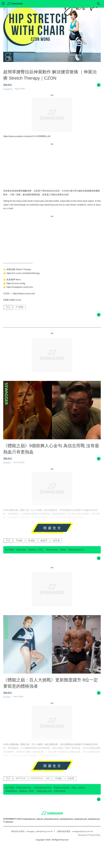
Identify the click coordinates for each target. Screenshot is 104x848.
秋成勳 (31, 540)
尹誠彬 (19, 540)
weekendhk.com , (29, 819)
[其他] (99, 86)
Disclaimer (82, 835)
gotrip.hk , (40, 819)
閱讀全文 (52, 528)
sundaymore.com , (81, 819)
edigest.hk (9, 822)
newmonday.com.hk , (51, 819)
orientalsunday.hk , (67, 819)
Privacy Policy (94, 835)
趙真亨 (43, 540)
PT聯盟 (20, 307)
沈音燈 (70, 778)
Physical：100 (40, 778)
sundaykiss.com (94, 819)
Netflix (21, 778)
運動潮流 (7, 85)
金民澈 (56, 540)
